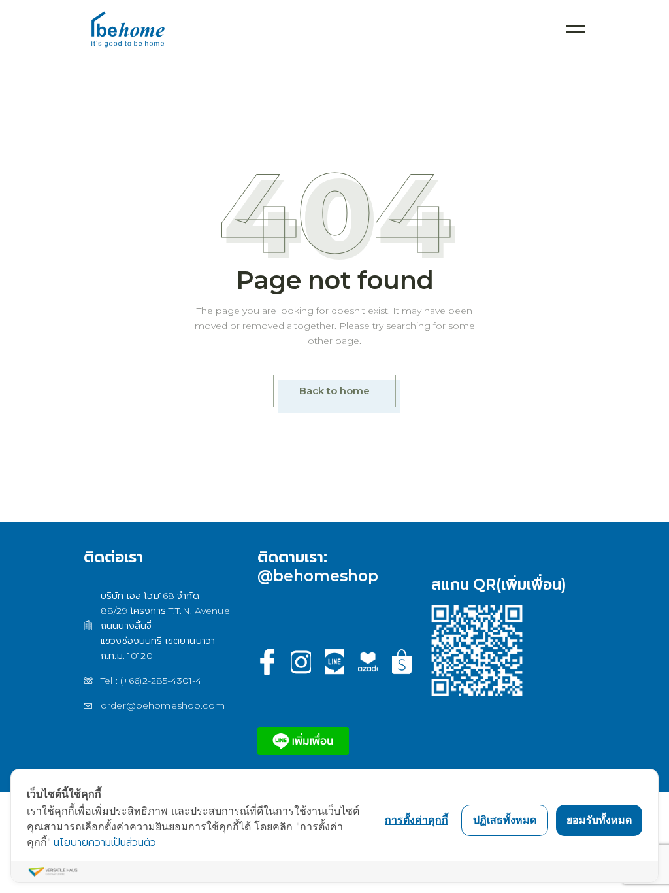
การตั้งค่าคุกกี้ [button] (416, 819)
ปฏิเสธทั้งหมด (504, 819)
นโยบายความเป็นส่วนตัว (105, 842)
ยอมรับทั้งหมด (599, 819)
